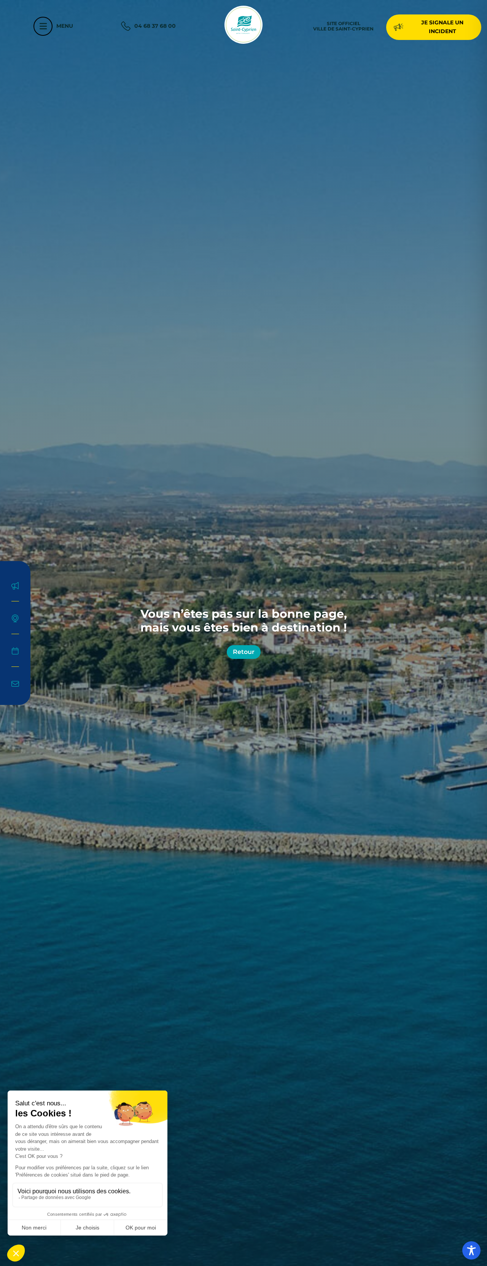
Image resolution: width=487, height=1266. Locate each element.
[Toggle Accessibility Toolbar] (471, 1250)
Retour (244, 651)
